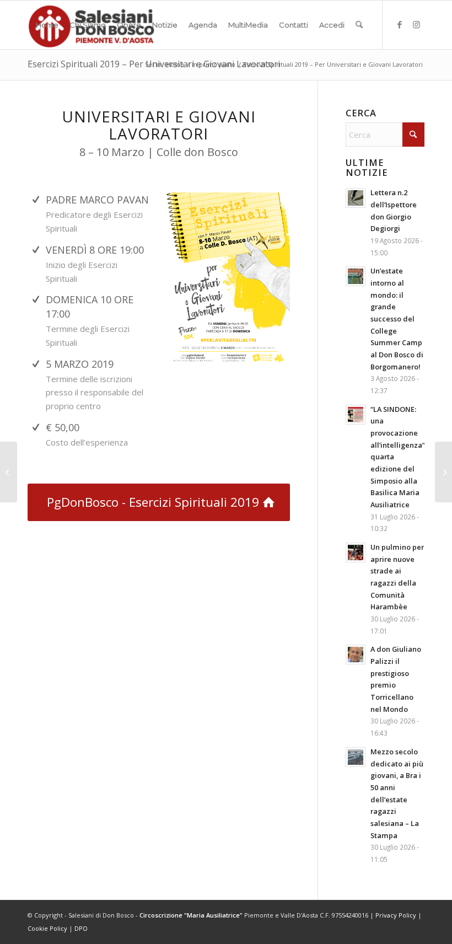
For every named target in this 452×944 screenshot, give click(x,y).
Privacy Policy (395, 915)
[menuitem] (47, 25)
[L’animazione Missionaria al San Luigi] (443, 472)
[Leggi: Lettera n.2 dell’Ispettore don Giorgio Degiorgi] (355, 198)
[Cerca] (359, 25)
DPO (81, 928)
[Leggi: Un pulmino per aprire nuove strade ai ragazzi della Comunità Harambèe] (355, 552)
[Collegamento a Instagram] (416, 24)
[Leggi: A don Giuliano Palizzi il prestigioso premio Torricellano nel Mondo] (355, 654)
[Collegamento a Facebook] (399, 24)
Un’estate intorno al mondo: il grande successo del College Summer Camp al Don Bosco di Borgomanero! (396, 318)
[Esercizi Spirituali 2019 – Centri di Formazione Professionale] (8, 472)
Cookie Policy (47, 928)
